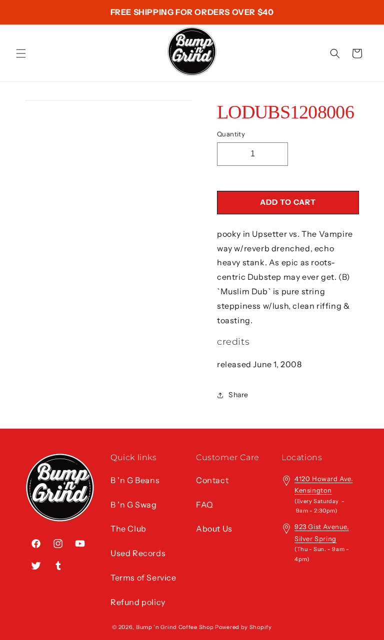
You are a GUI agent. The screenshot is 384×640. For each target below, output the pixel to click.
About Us (214, 529)
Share (238, 394)
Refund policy (138, 602)
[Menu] (21, 53)
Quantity (231, 134)
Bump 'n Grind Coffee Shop (175, 627)
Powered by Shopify (243, 627)
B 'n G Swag (133, 505)
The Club (128, 529)
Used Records (138, 553)
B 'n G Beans (135, 480)
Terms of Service (143, 578)
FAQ (205, 505)
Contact (212, 480)
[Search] (335, 53)
